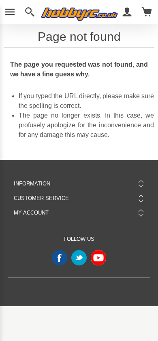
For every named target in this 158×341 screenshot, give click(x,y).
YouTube (98, 257)
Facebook (59, 257)
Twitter (79, 257)
